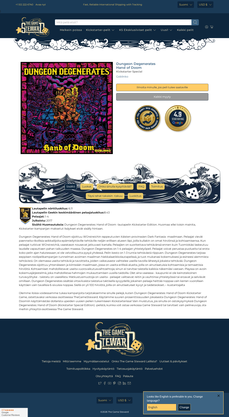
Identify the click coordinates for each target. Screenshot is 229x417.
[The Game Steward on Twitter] (99, 384)
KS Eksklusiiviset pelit (135, 30)
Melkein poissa (71, 30)
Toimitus (157, 186)
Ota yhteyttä (104, 376)
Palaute (128, 376)
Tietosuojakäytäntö (129, 368)
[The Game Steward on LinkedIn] (124, 384)
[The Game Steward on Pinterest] (114, 384)
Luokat (87, 186)
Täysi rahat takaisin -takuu (105, 196)
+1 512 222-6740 (24, 4)
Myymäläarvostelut (96, 361)
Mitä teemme (72, 361)
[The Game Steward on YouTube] (109, 384)
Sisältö (70, 186)
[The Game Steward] (32, 27)
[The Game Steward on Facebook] (104, 384)
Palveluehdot (154, 368)
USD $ (203, 4)
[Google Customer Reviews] (14, 412)
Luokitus (135, 196)
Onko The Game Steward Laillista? (134, 361)
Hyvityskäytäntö (103, 368)
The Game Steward (118, 411)
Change (184, 407)
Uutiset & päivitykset (173, 361)
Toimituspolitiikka (78, 368)
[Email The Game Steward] (129, 384)
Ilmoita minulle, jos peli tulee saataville (162, 87)
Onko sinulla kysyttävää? (115, 186)
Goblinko (122, 76)
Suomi (183, 4)
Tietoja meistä (51, 361)
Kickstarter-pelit (98, 30)
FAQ (141, 186)
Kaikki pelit (185, 30)
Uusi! (164, 30)
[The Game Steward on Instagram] (119, 384)
